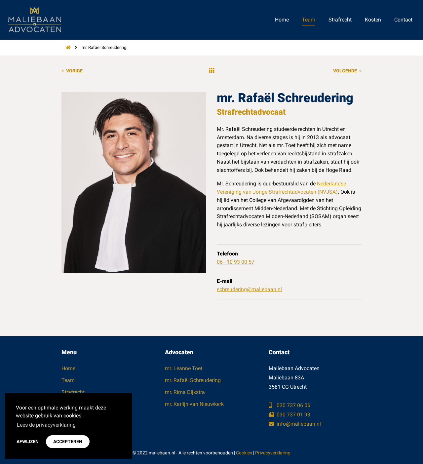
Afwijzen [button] (28, 441)
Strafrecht (340, 20)
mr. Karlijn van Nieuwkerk (194, 404)
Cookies (244, 452)
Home (282, 20)
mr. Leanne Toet (183, 368)
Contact (403, 20)
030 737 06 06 (292, 405)
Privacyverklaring (272, 452)
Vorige (72, 70)
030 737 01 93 (292, 414)
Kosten (373, 20)
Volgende (347, 70)
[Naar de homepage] (66, 47)
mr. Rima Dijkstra (185, 392)
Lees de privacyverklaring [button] (46, 425)
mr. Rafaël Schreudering (193, 380)
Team (308, 20)
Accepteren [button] (67, 441)
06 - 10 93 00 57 (235, 262)
